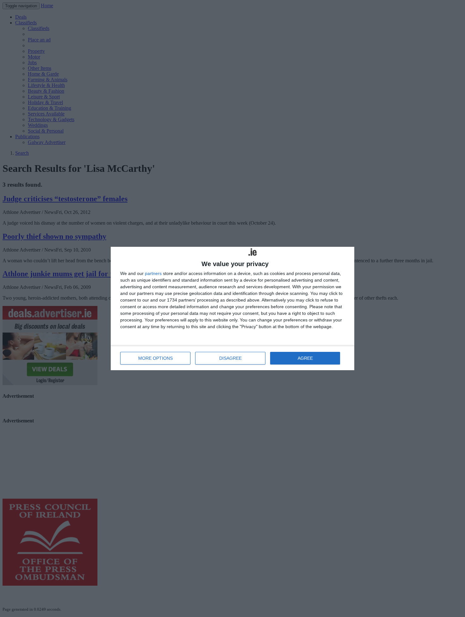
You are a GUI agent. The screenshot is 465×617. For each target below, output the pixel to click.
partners (153, 273)
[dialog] (232, 308)
